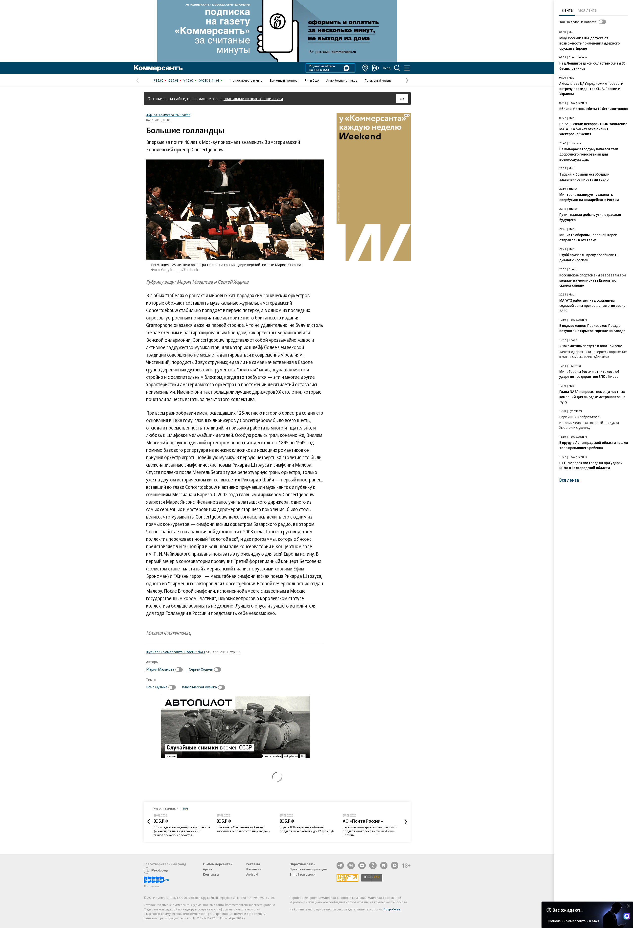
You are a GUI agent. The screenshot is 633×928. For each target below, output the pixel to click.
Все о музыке (156, 686)
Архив (207, 869)
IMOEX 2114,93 (209, 80)
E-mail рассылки (303, 874)
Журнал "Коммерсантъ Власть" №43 (175, 651)
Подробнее (392, 909)
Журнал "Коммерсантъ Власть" (168, 115)
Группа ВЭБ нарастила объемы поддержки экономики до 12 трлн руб (307, 829)
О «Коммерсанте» (218, 864)
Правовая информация (308, 869)
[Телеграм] (340, 865)
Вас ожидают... (568, 910)
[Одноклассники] (373, 865)
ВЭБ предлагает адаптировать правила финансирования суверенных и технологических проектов (182, 831)
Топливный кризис (378, 80)
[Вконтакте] (351, 865)
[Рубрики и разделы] (407, 68)
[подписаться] (180, 669)
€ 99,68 (173, 80)
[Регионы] (365, 68)
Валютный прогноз (283, 80)
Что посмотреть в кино (246, 80)
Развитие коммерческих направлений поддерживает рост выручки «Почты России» (370, 831)
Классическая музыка (199, 686)
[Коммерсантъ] (158, 68)
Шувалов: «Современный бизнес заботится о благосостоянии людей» (243, 829)
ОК (402, 98)
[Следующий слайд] (406, 822)
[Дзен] (362, 865)
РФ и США (312, 80)
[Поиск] (397, 68)
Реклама (253, 864)
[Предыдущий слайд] (149, 822)
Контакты (211, 874)
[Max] (394, 865)
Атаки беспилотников (341, 80)
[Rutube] (383, 865)
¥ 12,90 (188, 80)
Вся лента (569, 480)
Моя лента (587, 10)
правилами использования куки (253, 98)
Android (252, 874)
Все (185, 808)
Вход (387, 68)
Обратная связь (302, 864)
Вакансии (254, 869)
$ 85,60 (158, 80)
